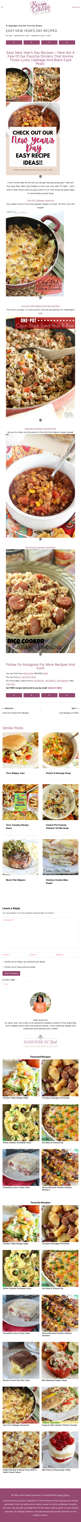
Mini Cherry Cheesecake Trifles (56, 1470)
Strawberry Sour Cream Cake (16, 1187)
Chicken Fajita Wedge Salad (15, 1098)
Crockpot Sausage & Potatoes (56, 1098)
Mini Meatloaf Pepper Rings (54, 1380)
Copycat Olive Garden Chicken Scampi (59, 1425)
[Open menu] (2, 7)
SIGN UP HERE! (55, 688)
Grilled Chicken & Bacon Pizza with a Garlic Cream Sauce (20, 1471)
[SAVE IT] (40, 177)
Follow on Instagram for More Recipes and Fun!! (40, 666)
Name (6, 955)
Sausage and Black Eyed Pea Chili (40, 429)
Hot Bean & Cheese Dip (52, 1143)
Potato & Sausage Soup (58, 773)
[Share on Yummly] (67, 42)
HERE (45, 673)
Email (33, 955)
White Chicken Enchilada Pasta (17, 1143)
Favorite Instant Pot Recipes (16, 710)
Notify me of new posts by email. (20, 967)
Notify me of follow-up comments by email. (25, 962)
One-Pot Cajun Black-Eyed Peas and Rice (40, 306)
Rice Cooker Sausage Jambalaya (40, 547)
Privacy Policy (63, 1495)
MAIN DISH (28, 673)
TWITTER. (10, 684)
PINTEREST (50, 681)
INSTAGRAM (62, 681)
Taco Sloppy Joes (15, 773)
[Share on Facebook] (14, 42)
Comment (8, 920)
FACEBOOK (38, 681)
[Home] (6, 26)
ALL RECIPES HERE (27, 677)
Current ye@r (10, 980)
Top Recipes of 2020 (68, 710)
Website (59, 955)
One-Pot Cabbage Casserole (40, 200)
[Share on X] (32, 42)
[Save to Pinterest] (49, 42)
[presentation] (20, 750)
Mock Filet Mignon (15, 880)
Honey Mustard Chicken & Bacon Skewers (57, 1188)
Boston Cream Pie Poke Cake (16, 1380)
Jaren (10, 35)
